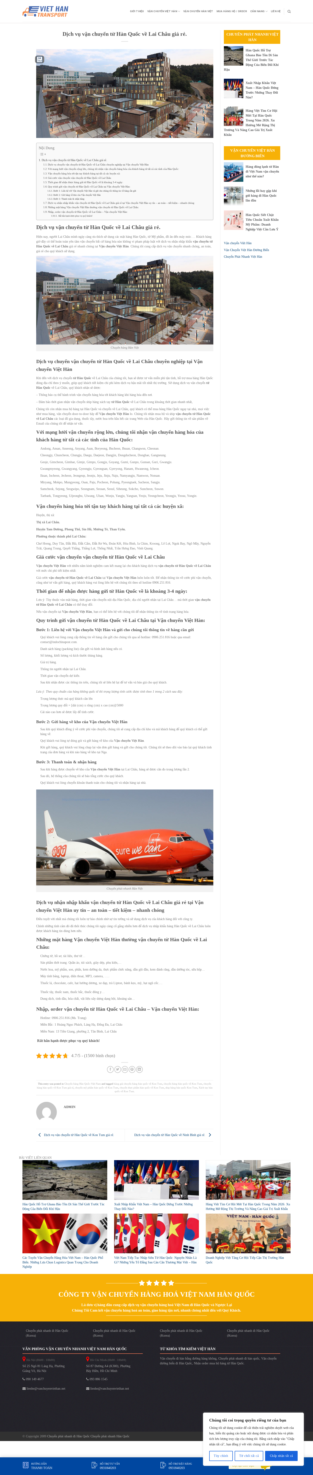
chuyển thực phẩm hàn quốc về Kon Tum (142, 1087)
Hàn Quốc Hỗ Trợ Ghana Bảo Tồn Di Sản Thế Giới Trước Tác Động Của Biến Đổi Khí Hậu (251, 60)
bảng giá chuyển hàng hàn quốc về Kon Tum (138, 1083)
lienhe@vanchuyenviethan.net (45, 1388)
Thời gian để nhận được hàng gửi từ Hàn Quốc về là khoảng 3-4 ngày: (85, 182)
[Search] (289, 11)
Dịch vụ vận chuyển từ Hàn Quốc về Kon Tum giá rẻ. (78, 1135)
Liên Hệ (276, 11)
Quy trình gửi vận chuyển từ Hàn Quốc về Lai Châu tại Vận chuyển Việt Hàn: (89, 186)
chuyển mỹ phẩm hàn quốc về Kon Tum (96, 1087)
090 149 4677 (34, 1379)
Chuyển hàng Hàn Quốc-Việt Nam (82, 1083)
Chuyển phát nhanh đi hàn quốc (238, 1358)
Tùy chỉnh (221, 1456)
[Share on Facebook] (110, 1069)
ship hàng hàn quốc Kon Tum (181, 1087)
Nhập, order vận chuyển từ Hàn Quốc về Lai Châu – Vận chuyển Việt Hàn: (88, 211)
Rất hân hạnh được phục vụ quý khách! (75, 216)
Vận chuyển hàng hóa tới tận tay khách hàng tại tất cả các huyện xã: (84, 173)
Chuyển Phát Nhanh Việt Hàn (252, 37)
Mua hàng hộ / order (232, 11)
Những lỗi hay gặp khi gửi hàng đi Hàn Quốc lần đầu (261, 195)
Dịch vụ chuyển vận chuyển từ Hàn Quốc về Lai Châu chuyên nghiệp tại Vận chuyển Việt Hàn (98, 164)
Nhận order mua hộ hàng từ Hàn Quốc (219, 1363)
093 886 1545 (98, 1379)
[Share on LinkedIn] (139, 1069)
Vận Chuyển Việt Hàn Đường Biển (252, 153)
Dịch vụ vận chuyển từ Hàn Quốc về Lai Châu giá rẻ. (74, 160)
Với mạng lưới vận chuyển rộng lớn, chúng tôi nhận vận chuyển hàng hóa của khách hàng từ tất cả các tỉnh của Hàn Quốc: (113, 169)
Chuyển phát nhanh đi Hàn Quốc (69, 1436)
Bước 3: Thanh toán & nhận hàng (68, 199)
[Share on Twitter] (117, 1069)
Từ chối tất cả (249, 1456)
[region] (253, 1439)
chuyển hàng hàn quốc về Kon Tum (183, 1083)
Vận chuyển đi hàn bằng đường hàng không (188, 1358)
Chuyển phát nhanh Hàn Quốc (110, 1436)
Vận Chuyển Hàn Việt (198, 11)
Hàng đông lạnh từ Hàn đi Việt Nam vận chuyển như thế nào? (262, 171)
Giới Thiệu (137, 11)
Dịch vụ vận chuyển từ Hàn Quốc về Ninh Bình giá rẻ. (170, 1135)
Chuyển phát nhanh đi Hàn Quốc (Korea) (47, 1333)
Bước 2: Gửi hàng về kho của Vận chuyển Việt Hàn (77, 195)
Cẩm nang (257, 11)
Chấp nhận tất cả (281, 1456)
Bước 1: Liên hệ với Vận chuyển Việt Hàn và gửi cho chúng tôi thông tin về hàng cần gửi (94, 191)
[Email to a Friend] (125, 1069)
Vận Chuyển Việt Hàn (162, 11)
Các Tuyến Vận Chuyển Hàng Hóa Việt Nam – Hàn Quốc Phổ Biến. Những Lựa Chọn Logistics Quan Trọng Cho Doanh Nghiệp (62, 1262)
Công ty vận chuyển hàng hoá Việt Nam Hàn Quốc (156, 1294)
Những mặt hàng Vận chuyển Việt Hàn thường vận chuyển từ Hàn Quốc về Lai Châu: (93, 207)
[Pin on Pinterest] (132, 1069)
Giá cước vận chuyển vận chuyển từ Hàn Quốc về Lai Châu (79, 177)
